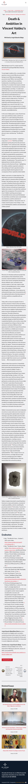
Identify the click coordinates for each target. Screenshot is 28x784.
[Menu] (25, 2)
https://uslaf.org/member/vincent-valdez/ (15, 623)
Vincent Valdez (5, 69)
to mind (10, 140)
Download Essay (7, 659)
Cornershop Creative (20, 782)
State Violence (22, 14)
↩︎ (14, 544)
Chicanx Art (12, 14)
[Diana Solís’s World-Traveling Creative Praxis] (14, 742)
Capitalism (8, 14)
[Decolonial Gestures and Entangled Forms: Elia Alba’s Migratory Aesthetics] (14, 695)
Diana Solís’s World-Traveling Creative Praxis (14, 750)
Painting (17, 14)
